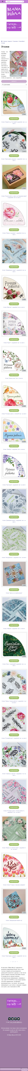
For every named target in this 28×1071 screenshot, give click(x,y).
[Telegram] (12, 1019)
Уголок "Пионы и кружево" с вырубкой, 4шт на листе (14, 233)
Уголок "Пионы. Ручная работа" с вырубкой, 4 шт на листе (14, 701)
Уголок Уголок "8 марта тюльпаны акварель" (14, 885)
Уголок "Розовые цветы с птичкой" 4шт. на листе (14, 414)
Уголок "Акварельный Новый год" (14, 920)
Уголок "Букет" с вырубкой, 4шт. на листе (14, 343)
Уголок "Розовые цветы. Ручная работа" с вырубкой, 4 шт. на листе (14, 811)
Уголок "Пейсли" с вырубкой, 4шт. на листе (14, 628)
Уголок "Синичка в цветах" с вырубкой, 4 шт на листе (14, 774)
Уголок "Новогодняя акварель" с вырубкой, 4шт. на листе (14, 159)
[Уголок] (14, 103)
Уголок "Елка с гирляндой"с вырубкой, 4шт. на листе (14, 664)
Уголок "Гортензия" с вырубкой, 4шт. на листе (14, 485)
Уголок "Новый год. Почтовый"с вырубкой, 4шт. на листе (14, 122)
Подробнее (14, 118)
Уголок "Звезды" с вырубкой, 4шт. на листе (14, 449)
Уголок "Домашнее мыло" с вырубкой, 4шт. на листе (14, 521)
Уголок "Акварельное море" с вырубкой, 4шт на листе (14, 270)
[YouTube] (18, 1019)
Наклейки (21, 41)
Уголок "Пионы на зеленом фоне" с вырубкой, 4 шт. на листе (14, 848)
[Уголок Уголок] (14, 866)
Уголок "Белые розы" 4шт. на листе (14, 378)
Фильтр (14, 81)
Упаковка (15, 41)
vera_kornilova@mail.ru (16, 1022)
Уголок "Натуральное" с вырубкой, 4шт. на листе (14, 557)
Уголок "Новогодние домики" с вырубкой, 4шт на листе (14, 956)
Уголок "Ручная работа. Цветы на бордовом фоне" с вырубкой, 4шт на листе (14, 196)
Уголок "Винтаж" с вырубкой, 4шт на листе (14, 307)
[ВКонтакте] (9, 1019)
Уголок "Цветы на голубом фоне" (14, 593)
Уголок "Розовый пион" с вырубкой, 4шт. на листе (14, 738)
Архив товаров (8, 41)
